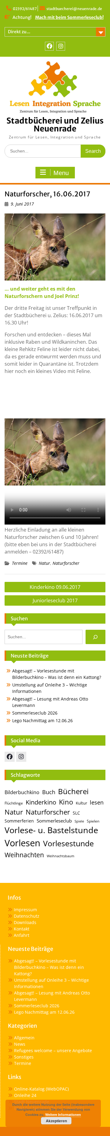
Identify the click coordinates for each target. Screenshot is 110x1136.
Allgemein (24, 1038)
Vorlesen (22, 843)
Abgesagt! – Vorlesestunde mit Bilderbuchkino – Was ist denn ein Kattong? (49, 967)
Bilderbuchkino (22, 792)
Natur (44, 563)
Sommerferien (19, 821)
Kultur (81, 803)
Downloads (25, 922)
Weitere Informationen (63, 1114)
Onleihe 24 (25, 1095)
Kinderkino (41, 802)
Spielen (93, 821)
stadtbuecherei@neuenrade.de (74, 8)
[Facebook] (49, 46)
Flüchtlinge (14, 803)
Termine (20, 563)
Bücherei (73, 791)
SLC (76, 813)
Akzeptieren (56, 1120)
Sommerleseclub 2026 (34, 713)
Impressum (25, 909)
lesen (97, 802)
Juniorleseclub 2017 (55, 600)
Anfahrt (21, 935)
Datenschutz (26, 916)
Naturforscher (66, 563)
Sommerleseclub (54, 821)
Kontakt (21, 929)
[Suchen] (95, 637)
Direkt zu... (19, 31)
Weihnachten (24, 854)
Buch (48, 792)
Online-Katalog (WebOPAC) (41, 1089)
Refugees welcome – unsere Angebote (53, 1050)
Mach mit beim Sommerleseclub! (69, 17)
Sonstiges (24, 1057)
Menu (61, 173)
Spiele (79, 821)
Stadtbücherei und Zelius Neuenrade (55, 125)
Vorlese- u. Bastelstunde (51, 830)
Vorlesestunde (68, 843)
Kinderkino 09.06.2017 (55, 587)
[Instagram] (60, 46)
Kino (66, 801)
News (19, 1044)
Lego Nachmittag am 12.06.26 (42, 720)
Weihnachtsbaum (60, 856)
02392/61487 (25, 8)
